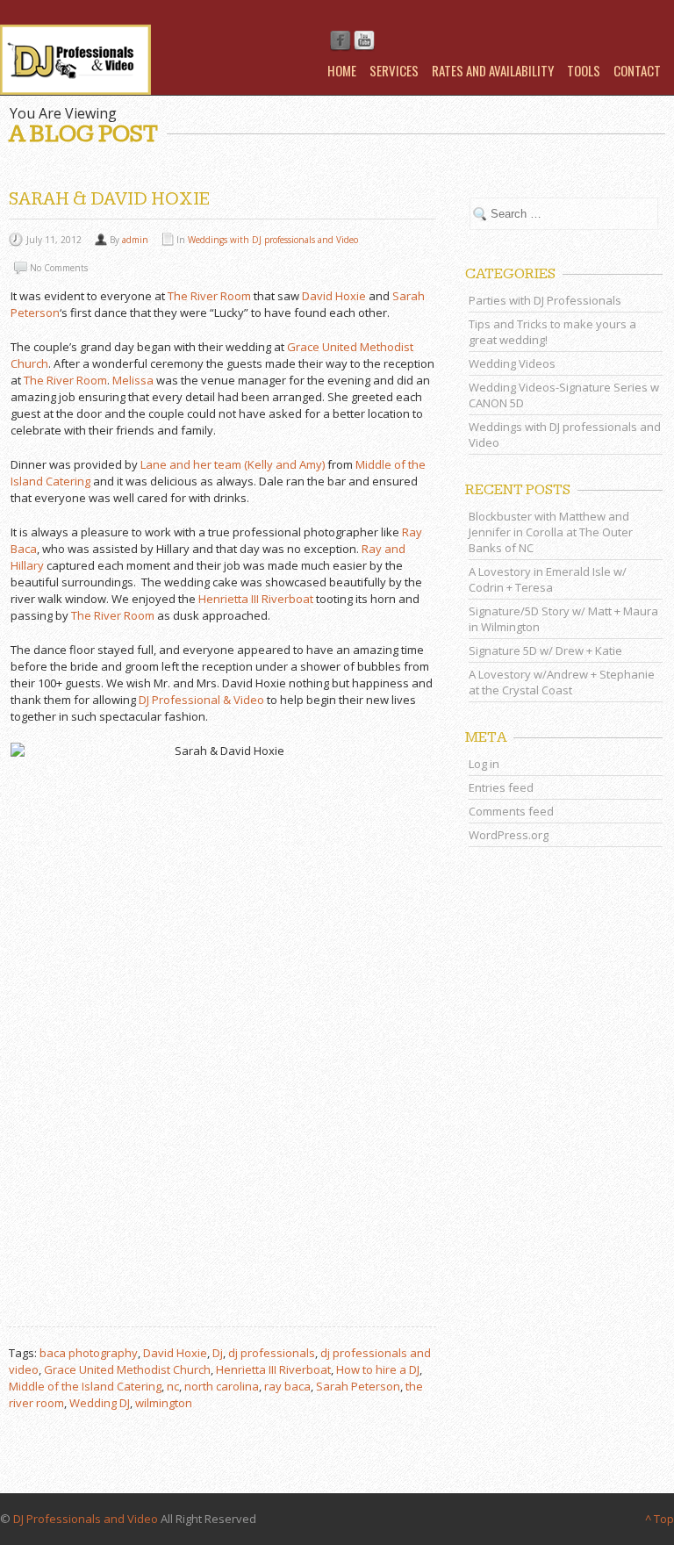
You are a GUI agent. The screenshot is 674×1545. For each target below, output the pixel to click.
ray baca (287, 1386)
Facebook (340, 41)
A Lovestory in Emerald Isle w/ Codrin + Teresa (548, 579)
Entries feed (501, 787)
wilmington (163, 1403)
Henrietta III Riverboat (255, 599)
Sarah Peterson (358, 1386)
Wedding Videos (512, 363)
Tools (583, 70)
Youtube (364, 41)
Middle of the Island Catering (85, 1386)
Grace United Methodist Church (127, 1369)
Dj (217, 1353)
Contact (637, 70)
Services (394, 70)
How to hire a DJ (377, 1369)
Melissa (133, 380)
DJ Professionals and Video (85, 1519)
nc (173, 1386)
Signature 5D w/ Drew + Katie (545, 650)
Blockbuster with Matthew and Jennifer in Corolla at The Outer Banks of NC (551, 532)
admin (135, 240)
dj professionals (271, 1353)
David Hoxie (334, 296)
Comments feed (511, 811)
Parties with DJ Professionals (545, 300)
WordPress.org (509, 835)
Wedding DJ (99, 1403)
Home (341, 70)
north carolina (221, 1386)
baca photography (88, 1353)
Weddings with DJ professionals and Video (273, 240)
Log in (484, 764)
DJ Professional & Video (201, 700)
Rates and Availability (493, 70)
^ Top (659, 1519)
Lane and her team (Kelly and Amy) (232, 464)
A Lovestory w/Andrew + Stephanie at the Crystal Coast (562, 682)
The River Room (209, 296)
